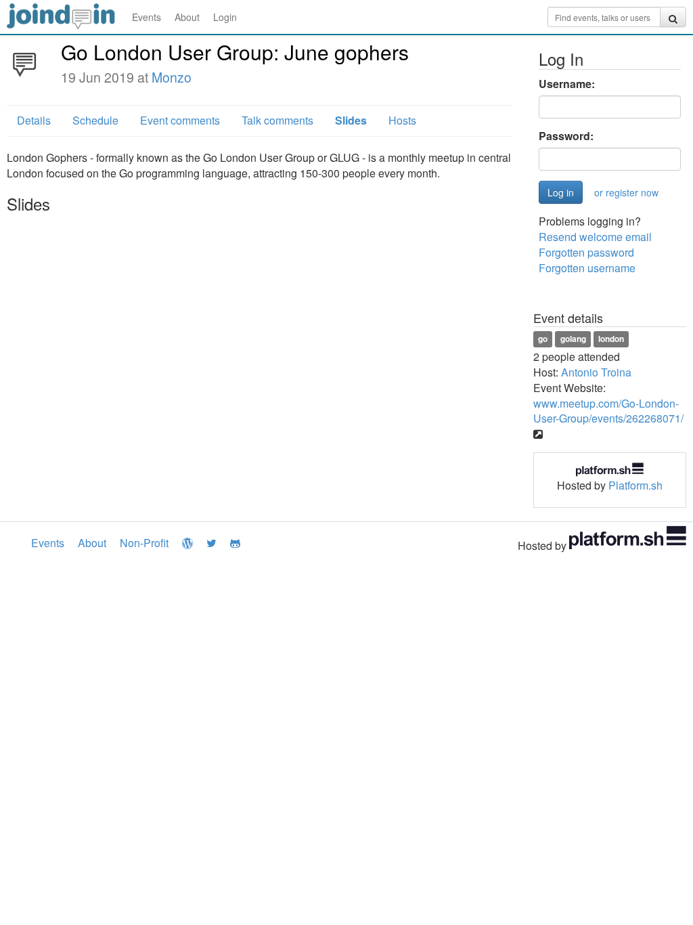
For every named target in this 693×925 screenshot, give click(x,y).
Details (34, 120)
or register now (626, 192)
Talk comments (277, 120)
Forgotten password (586, 252)
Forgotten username (587, 268)
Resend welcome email (595, 236)
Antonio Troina (596, 372)
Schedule (95, 120)
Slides (351, 120)
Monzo (172, 77)
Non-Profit (144, 543)
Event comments (180, 120)
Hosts (402, 120)
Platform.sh (635, 485)
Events (146, 17)
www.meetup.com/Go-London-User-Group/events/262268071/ (608, 411)
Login (225, 17)
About (187, 17)
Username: (567, 84)
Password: (566, 136)
